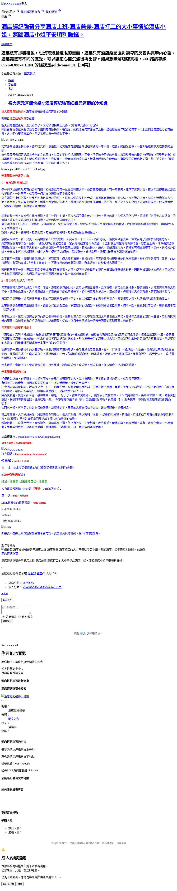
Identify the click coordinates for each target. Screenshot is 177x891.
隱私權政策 (108, 843)
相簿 (11, 80)
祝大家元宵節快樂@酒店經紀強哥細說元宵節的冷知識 (58, 103)
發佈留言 (7, 621)
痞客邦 (32, 573)
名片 (11, 88)
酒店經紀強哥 (9, 553)
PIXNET (63, 843)
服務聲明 (121, 843)
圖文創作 (29, 73)
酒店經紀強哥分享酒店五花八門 (42, 587)
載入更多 (7, 600)
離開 (20, 884)
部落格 (12, 84)
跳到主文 (6, 44)
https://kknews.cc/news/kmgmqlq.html (39, 436)
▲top (4, 593)
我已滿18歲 (8, 884)
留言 (39, 573)
